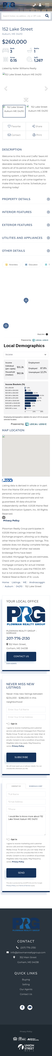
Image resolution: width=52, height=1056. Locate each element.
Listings (16, 582)
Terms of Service (25, 885)
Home (5, 582)
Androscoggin (37, 582)
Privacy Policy (11, 520)
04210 (19, 586)
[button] (47, 16)
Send (21, 872)
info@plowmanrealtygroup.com (28, 952)
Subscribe (21, 757)
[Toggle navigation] (47, 5)
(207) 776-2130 (34, 5)
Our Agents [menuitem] (26, 989)
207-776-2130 (18, 638)
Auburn (9, 586)
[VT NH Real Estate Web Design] (26, 1047)
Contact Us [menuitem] (26, 994)
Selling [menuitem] (26, 984)
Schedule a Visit (35, 786)
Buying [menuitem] (26, 979)
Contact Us (21, 656)
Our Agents (11, 663)
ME (25, 582)
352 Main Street (28, 960)
